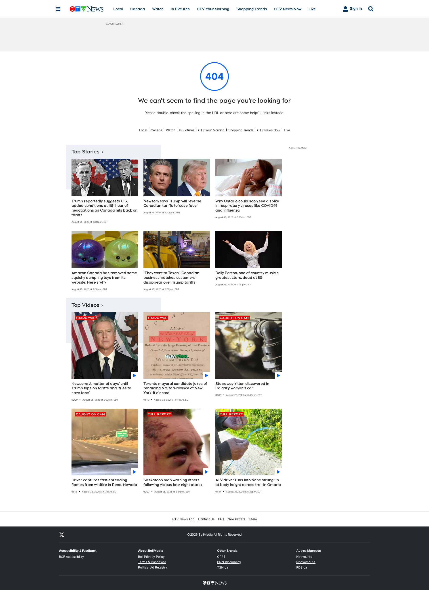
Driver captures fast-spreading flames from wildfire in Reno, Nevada (104, 482)
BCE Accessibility (71, 556)
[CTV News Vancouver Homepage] (86, 9)
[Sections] (58, 8)
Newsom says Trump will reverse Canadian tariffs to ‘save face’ (172, 203)
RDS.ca (301, 567)
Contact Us (206, 519)
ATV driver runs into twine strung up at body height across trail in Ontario (248, 482)
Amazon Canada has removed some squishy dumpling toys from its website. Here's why (104, 277)
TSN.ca (222, 567)
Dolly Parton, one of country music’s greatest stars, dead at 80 (247, 275)
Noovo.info (304, 556)
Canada (137, 9)
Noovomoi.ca (305, 562)
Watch (158, 9)
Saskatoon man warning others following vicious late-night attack (172, 482)
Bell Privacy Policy (151, 556)
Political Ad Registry (152, 567)
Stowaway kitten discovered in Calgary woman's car (242, 386)
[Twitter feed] (61, 534)
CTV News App (183, 519)
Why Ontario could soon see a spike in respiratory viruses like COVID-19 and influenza (247, 206)
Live (312, 9)
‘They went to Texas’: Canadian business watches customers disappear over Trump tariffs (171, 277)
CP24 (221, 556)
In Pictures (180, 9)
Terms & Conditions (152, 562)
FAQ (221, 519)
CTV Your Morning (213, 9)
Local (118, 9)
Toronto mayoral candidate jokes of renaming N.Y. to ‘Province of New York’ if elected (175, 388)
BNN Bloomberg (229, 562)
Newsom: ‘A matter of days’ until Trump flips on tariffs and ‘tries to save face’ (101, 388)
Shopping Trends (251, 9)
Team (253, 519)
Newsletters (236, 519)
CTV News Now (287, 9)
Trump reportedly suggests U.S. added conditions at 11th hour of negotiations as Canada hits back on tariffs (104, 208)
